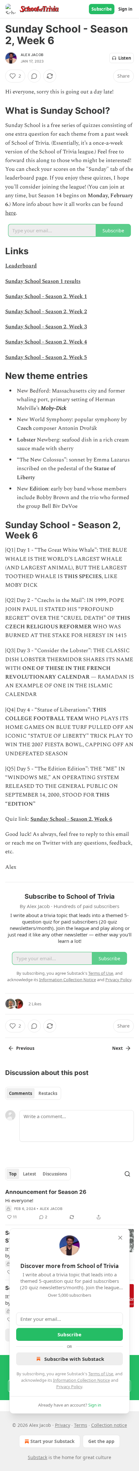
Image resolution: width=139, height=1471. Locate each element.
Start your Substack (52, 1441)
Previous (25, 1048)
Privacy (62, 1425)
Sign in (125, 9)
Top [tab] (12, 1174)
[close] (120, 1238)
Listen (124, 58)
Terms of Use (100, 1374)
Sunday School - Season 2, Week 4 (46, 342)
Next (117, 1048)
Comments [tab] (20, 1093)
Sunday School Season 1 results (42, 281)
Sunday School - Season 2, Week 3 (46, 327)
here (10, 213)
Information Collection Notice (81, 1380)
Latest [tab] (29, 1174)
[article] (69, 1204)
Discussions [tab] (55, 1174)
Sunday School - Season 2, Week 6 (71, 819)
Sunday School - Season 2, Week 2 (46, 311)
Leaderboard (21, 266)
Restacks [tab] (47, 1093)
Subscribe (101, 9)
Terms (80, 1425)
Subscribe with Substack (74, 1359)
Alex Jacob (32, 55)
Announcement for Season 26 (45, 1192)
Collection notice (109, 1425)
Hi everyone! (19, 1200)
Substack (37, 1457)
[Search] (127, 1173)
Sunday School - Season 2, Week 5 (46, 357)
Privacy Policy (69, 1386)
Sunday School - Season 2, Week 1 (46, 296)
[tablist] (33, 1093)
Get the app (101, 1441)
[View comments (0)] (34, 76)
